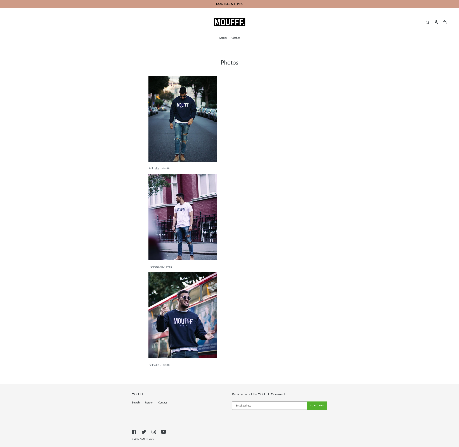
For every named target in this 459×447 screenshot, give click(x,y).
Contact (162, 402)
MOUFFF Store (147, 439)
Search (136, 402)
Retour (149, 402)
